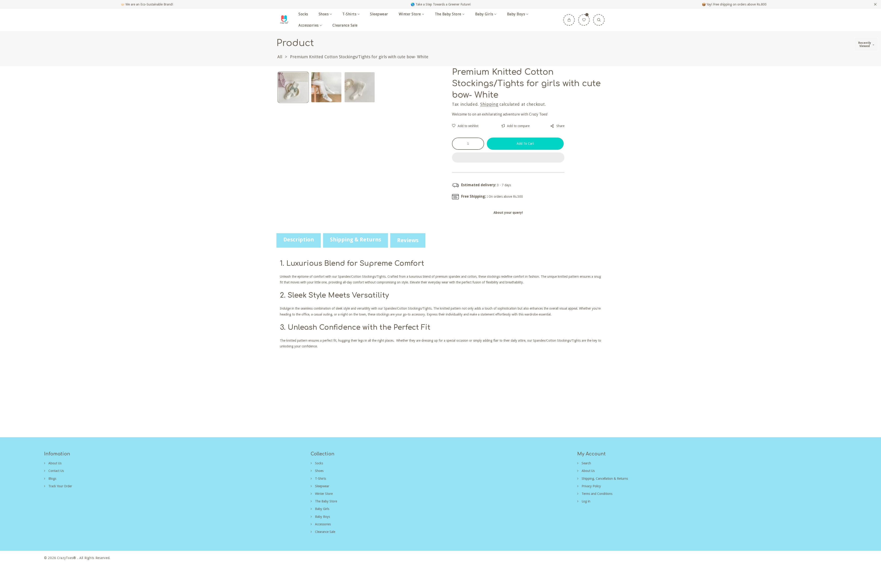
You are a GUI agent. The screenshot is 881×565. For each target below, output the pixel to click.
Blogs (51, 478)
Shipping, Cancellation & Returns (604, 478)
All (279, 56)
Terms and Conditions (596, 494)
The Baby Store (325, 501)
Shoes (318, 471)
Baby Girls (321, 509)
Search (586, 463)
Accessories (322, 524)
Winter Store (323, 494)
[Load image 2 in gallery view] (326, 87)
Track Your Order (59, 486)
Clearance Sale (324, 532)
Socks (318, 463)
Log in (585, 501)
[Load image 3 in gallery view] (359, 87)
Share (560, 126)
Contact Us (55, 471)
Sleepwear (321, 486)
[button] (508, 157)
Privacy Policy (591, 486)
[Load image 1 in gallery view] (293, 87)
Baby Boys (322, 516)
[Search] (599, 20)
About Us (54, 463)
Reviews (407, 240)
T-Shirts (320, 478)
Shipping (489, 104)
